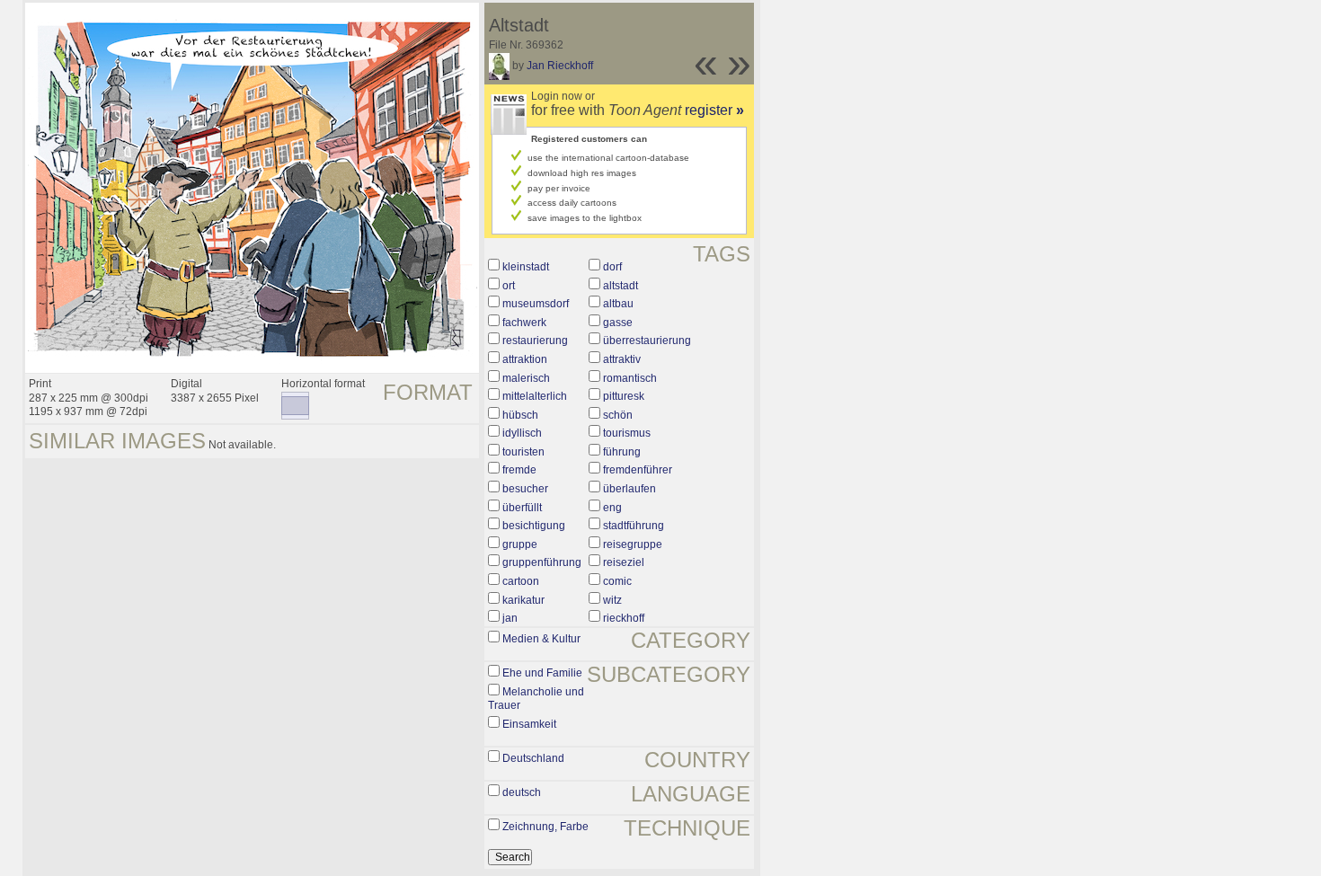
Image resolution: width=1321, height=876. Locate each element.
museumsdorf (535, 303)
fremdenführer (637, 470)
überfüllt (522, 507)
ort (508, 285)
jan (510, 618)
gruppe (519, 544)
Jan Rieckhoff (560, 65)
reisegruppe (632, 544)
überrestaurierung (647, 340)
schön (618, 415)
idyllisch (522, 433)
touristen (523, 452)
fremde (519, 470)
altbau (618, 303)
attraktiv (622, 359)
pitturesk (623, 396)
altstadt (620, 285)
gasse (618, 322)
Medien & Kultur (541, 639)
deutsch (521, 792)
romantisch (630, 378)
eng (612, 507)
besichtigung (533, 525)
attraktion (524, 359)
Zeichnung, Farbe (545, 826)
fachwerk (524, 322)
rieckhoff (623, 618)
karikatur (523, 600)
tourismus (627, 433)
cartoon (520, 581)
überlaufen (629, 488)
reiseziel (623, 562)
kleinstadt (525, 267)
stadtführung (633, 525)
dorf (612, 267)
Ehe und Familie (542, 673)
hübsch (520, 415)
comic (617, 581)
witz (612, 600)
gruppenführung (541, 562)
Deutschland (533, 758)
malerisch (526, 378)
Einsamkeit (529, 724)
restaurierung (535, 340)
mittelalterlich (534, 396)
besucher (525, 488)
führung (622, 452)
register (714, 110)
